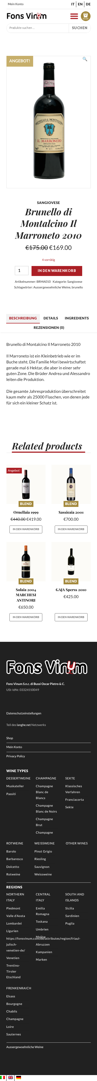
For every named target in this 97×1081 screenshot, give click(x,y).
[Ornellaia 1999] (26, 484)
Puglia (70, 923)
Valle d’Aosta (15, 916)
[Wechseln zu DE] (18, 1078)
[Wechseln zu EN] (10, 1078)
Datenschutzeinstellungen (23, 713)
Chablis (11, 1011)
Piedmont (13, 908)
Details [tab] (51, 318)
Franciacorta (74, 800)
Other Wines (77, 843)
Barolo (11, 851)
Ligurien (12, 931)
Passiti (11, 794)
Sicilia (69, 908)
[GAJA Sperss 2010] (71, 561)
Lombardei (14, 923)
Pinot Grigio (43, 851)
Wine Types (17, 771)
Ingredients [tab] (77, 318)
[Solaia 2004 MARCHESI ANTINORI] (26, 561)
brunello (77, 287)
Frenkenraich (19, 988)
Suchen (80, 28)
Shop (9, 738)
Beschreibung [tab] (23, 318)
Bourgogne (14, 1004)
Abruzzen (43, 944)
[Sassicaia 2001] (71, 484)
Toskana (42, 921)
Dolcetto (12, 867)
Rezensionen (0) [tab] (49, 327)
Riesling (40, 859)
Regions (14, 887)
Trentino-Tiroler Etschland (13, 971)
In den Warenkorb (57, 270)
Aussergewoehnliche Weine (52, 287)
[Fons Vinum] (26, 18)
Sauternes (13, 1034)
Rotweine (14, 843)
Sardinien (72, 916)
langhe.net (24, 725)
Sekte (70, 778)
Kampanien (44, 952)
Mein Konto (15, 4)
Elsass (10, 996)
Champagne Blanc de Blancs (44, 792)
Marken (41, 959)
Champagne (46, 778)
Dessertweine (18, 778)
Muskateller (15, 786)
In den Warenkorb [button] (26, 529)
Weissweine (44, 843)
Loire (10, 1027)
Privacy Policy (15, 756)
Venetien (13, 958)
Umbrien (42, 929)
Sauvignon (42, 867)
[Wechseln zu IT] (2, 1078)
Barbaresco (14, 859)
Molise (41, 937)
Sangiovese (74, 282)
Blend (26, 504)
